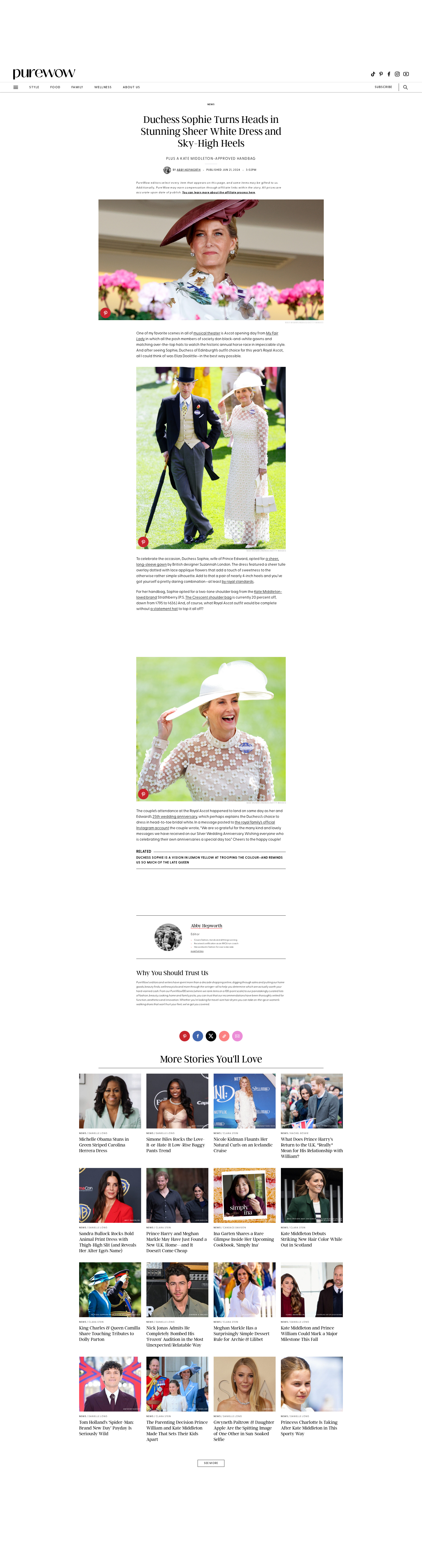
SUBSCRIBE (383, 87)
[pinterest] (105, 313)
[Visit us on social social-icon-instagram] (397, 74)
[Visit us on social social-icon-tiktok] (373, 74)
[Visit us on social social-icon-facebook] (389, 74)
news (211, 104)
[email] (8, 104)
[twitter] (211, 1036)
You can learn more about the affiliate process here (218, 192)
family (77, 87)
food (55, 87)
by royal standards (238, 582)
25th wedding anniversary (175, 817)
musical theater (206, 333)
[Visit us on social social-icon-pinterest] (381, 74)
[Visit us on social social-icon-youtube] (406, 74)
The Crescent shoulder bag (208, 597)
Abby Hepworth (189, 170)
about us (131, 87)
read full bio (197, 951)
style (34, 87)
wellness (103, 87)
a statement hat (164, 609)
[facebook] (198, 1036)
